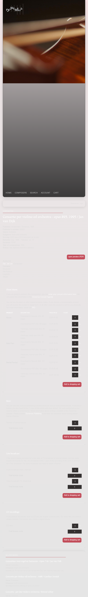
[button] (76, 257)
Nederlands (75, 203)
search (34, 193)
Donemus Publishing (33, 414)
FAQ (33, 308)
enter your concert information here (62, 294)
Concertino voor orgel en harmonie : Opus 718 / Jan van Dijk (33, 560)
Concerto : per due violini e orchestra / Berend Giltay (29, 591)
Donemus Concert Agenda (42, 297)
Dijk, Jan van (8, 264)
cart (56, 193)
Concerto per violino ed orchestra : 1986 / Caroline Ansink (32, 576)
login (81, 203)
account (45, 193)
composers (21, 193)
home (9, 193)
